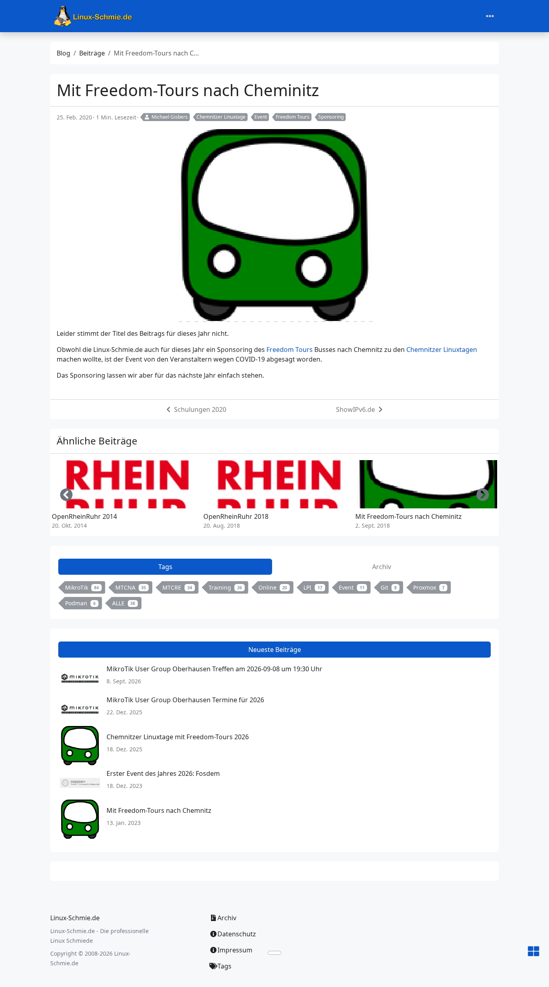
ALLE (123, 603)
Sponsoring (331, 116)
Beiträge (92, 53)
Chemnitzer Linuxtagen (441, 349)
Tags (224, 966)
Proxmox (429, 587)
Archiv (226, 917)
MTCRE (177, 587)
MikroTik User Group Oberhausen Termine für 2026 (185, 699)
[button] (533, 951)
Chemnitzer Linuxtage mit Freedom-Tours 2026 (178, 736)
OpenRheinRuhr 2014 (84, 516)
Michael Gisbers (170, 116)
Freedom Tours (292, 116)
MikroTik (82, 587)
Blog (63, 53)
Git (389, 587)
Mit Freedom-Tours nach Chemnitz (159, 810)
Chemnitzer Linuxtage (221, 116)
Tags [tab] (165, 566)
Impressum (234, 950)
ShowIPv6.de (355, 409)
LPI (312, 587)
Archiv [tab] (381, 566)
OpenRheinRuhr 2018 (235, 516)
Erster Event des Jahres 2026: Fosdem (163, 773)
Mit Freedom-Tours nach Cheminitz (408, 516)
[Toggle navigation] (490, 16)
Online (272, 587)
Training (225, 587)
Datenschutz (236, 933)
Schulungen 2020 (200, 409)
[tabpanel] (274, 597)
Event (260, 116)
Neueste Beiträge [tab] (274, 649)
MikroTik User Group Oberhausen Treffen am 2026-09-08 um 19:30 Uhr (214, 668)
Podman (80, 603)
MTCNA (130, 587)
